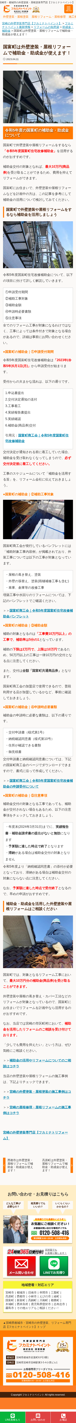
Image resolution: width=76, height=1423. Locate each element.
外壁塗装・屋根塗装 (16, 16)
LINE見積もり (12, 1419)
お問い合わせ (38, 1419)
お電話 (63, 1419)
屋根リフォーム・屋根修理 (49, 16)
